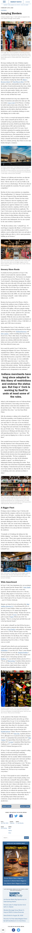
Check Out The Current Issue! (16, 843)
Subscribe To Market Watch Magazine (15, 881)
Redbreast (3, 659)
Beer (9, 828)
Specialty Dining (25, 806)
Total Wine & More (18, 82)
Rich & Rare (11, 661)
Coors (15, 615)
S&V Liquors (5, 333)
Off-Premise (4, 828)
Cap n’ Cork (11, 103)
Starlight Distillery (23, 652)
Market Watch (16, 2)
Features (3, 10)
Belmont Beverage (21, 331)
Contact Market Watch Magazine (13, 878)
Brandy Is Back (7, 806)
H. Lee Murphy (20, 823)
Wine (9, 833)
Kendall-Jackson (5, 731)
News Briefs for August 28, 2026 (13, 915)
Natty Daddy (27, 587)
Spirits (10, 830)
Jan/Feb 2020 (4, 823)
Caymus (11, 742)
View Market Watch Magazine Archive (15, 883)
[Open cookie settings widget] (3, 930)
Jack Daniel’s (12, 629)
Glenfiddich (4, 650)
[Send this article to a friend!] (21, 817)
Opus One (16, 733)
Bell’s (12, 617)
